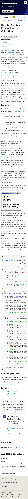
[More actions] (25, 20)
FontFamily (9, 80)
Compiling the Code (7, 44)
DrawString (4, 178)
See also (4, 46)
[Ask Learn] (18, 20)
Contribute (4, 492)
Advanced (8, 20)
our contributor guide (12, 411)
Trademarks (4, 497)
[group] (14, 314)
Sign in (25, 17)
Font (9, 162)
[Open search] (20, 17)
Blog (22, 490)
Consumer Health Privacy (7, 494)
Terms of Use (20, 494)
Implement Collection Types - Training (11, 463)
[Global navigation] (1, 17)
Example (4, 42)
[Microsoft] (14, 17)
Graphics (19, 178)
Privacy (10, 492)
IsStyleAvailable (5, 146)
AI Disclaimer (4, 490)
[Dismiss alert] (25, 2)
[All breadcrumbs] (2, 20)
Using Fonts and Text (10, 394)
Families (6, 76)
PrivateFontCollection (10, 50)
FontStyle (6, 157)
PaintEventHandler (6, 384)
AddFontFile (4, 70)
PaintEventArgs (5, 382)
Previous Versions (14, 490)
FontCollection (11, 53)
